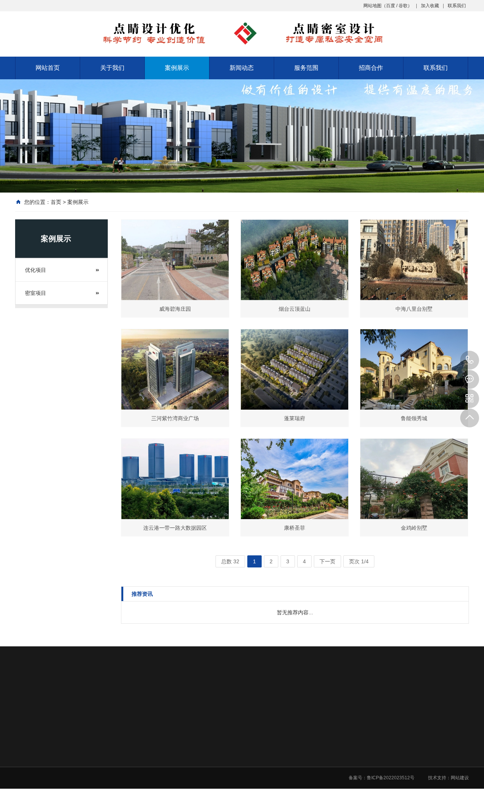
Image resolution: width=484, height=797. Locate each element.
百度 (390, 5)
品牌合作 (385, 752)
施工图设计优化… (341, 762)
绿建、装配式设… (341, 792)
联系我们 (457, 5)
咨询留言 (385, 762)
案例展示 (177, 68)
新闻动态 (242, 68)
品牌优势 (172, 772)
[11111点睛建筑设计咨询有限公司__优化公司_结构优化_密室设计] (242, 33)
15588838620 (469, 360)
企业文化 (172, 762)
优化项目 (35, 270)
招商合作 (371, 68)
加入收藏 (430, 5)
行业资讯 (279, 762)
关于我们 (112, 68)
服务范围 (306, 68)
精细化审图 (334, 782)
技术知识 (279, 772)
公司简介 (172, 752)
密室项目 (35, 293)
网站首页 (48, 68)
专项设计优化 (336, 772)
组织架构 (172, 782)
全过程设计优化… (341, 752)
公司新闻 (279, 752)
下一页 (327, 561)
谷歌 (403, 5)
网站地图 (372, 5)
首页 (56, 202)
